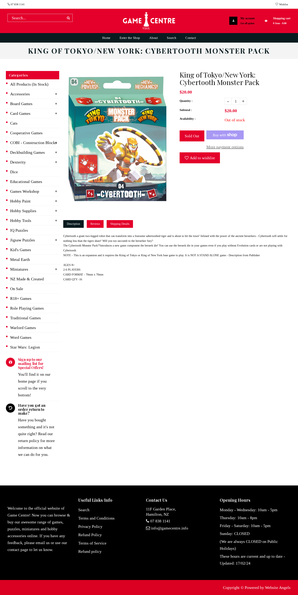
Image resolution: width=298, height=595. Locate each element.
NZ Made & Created (27, 279)
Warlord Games (23, 327)
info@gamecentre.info (169, 528)
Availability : (188, 118)
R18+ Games (20, 298)
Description (73, 223)
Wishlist (283, 4)
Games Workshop (24, 191)
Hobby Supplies (23, 211)
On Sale (16, 288)
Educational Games (26, 181)
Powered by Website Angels (267, 587)
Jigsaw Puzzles (22, 240)
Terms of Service (92, 543)
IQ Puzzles (19, 230)
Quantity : (186, 100)
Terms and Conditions (96, 518)
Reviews (95, 223)
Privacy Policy (90, 526)
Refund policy (90, 551)
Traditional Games (25, 318)
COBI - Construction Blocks (33, 142)
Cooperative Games (26, 133)
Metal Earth (20, 259)
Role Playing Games (27, 308)
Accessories (20, 94)
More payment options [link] (225, 147)
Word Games (20, 337)
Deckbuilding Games (27, 152)
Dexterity (18, 162)
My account (247, 18)
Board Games (21, 103)
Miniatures (19, 269)
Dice (14, 172)
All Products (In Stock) (29, 84)
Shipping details (119, 223)
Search (83, 510)
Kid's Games (20, 249)
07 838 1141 (17, 4)
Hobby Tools (20, 220)
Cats (13, 123)
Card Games (20, 113)
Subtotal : (186, 110)
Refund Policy (90, 535)
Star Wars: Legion (25, 347)
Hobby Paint (20, 201)
